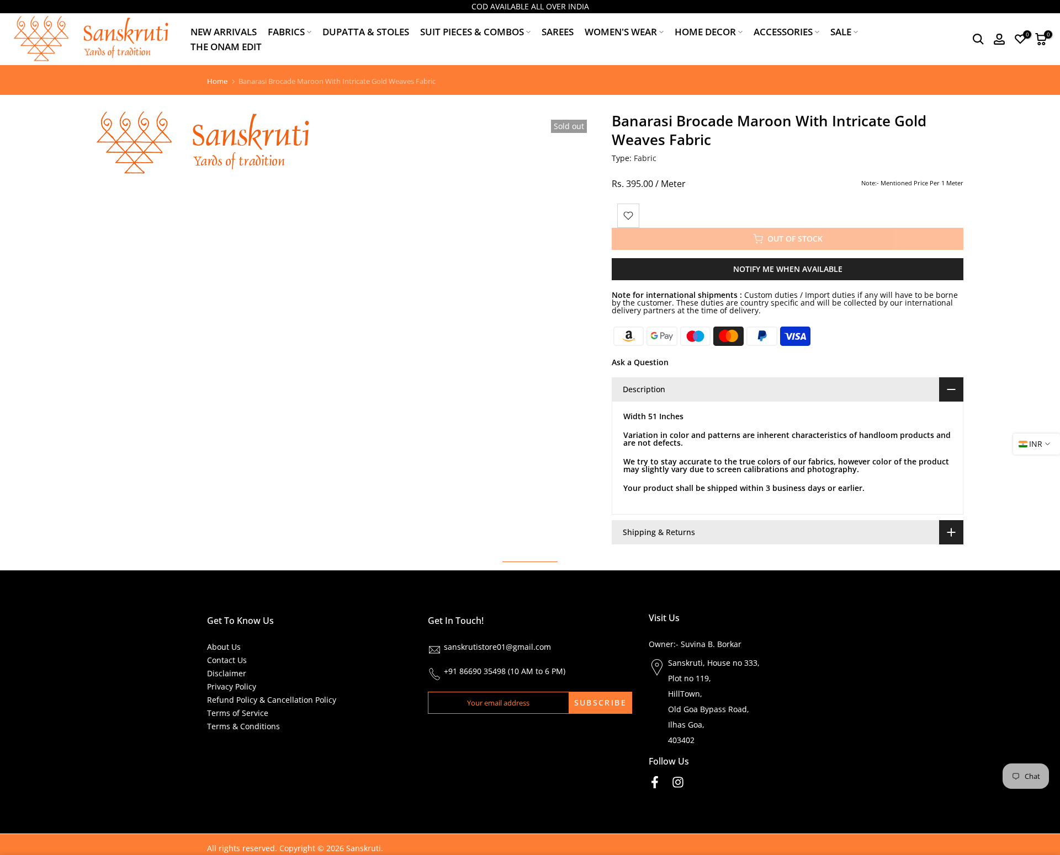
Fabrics (286, 31)
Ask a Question (640, 362)
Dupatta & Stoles (365, 31)
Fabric (645, 158)
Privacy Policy (231, 686)
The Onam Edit (226, 46)
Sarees (558, 31)
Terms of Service (237, 713)
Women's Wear (621, 31)
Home (217, 81)
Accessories (783, 31)
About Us (224, 647)
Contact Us (227, 660)
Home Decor (705, 31)
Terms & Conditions (243, 726)
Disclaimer (226, 673)
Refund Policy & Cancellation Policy (271, 699)
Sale (840, 31)
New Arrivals (223, 31)
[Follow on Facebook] (655, 782)
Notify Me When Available (787, 269)
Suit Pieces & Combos (472, 31)
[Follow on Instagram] (678, 782)
